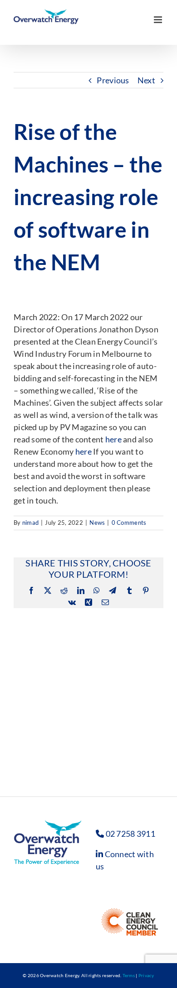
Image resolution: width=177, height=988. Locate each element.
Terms (129, 975)
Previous (113, 80)
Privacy (146, 975)
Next (146, 80)
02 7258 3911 (130, 834)
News (97, 522)
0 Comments (129, 522)
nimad (30, 522)
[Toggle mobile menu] (158, 31)
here (113, 439)
